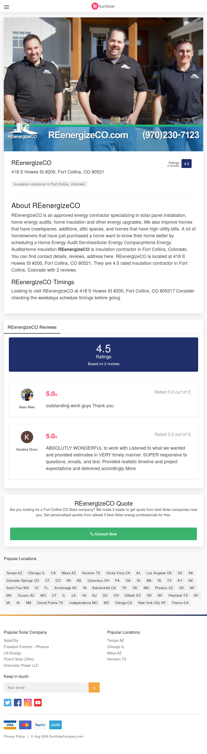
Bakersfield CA (104, 587)
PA (117, 580)
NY (196, 595)
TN (124, 587)
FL (46, 587)
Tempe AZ (14, 572)
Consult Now (105, 533)
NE (192, 587)
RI (159, 580)
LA (74, 595)
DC (105, 595)
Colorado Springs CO (22, 580)
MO (43, 595)
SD (181, 587)
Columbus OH (98, 580)
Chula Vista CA (119, 572)
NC (191, 580)
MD (106, 602)
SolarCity (11, 640)
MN (146, 587)
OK (135, 587)
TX (169, 580)
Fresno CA (180, 602)
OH (116, 595)
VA (84, 595)
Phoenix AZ (164, 587)
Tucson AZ (26, 595)
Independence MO (83, 602)
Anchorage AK (66, 587)
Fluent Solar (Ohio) (19, 659)
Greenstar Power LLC (21, 665)
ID (36, 587)
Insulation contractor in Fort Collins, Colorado (49, 184)
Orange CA (123, 602)
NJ (94, 595)
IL (64, 595)
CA (53, 572)
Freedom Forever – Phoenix (26, 647)
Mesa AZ (69, 572)
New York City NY (152, 602)
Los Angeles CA (159, 572)
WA (149, 580)
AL (138, 572)
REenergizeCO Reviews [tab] (32, 327)
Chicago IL (36, 572)
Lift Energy (12, 653)
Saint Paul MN (17, 587)
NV (160, 595)
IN (85, 587)
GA (128, 580)
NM (28, 602)
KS (79, 580)
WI (69, 580)
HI (138, 580)
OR (149, 595)
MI (8, 602)
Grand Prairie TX (50, 602)
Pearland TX (178, 595)
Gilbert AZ (133, 595)
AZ (180, 572)
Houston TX (91, 572)
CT (47, 580)
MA (9, 595)
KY (180, 580)
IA (18, 602)
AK (191, 572)
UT (54, 595)
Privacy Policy (14, 736)
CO (58, 580)
